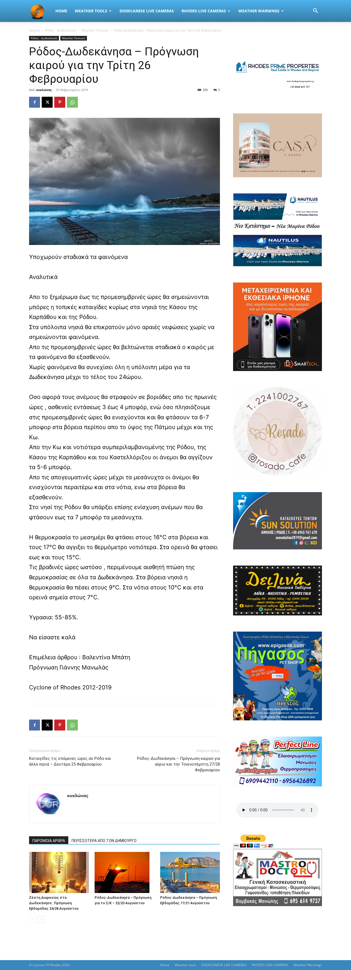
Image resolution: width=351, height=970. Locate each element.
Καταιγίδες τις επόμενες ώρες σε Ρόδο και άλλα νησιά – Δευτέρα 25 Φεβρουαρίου (70, 761)
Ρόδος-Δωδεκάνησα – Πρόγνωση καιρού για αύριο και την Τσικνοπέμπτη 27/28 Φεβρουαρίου (178, 764)
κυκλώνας (44, 90)
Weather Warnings (258, 10)
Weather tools (91, 10)
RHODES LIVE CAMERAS (204, 10)
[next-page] (41, 919)
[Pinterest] (59, 102)
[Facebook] (34, 102)
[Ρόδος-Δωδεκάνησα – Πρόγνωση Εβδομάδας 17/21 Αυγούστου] (190, 872)
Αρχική (34, 30)
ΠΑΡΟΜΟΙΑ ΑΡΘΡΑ (48, 840)
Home (61, 10)
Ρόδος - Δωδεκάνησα (60, 30)
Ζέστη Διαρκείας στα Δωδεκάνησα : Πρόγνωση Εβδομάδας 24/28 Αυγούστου (53, 903)
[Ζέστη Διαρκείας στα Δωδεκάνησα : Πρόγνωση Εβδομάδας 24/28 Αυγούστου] (59, 872)
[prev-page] (32, 919)
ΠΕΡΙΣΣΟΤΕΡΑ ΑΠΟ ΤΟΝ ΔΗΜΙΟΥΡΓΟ (104, 840)
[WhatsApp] (72, 102)
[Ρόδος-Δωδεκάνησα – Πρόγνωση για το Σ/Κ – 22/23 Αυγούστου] (124, 872)
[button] (315, 11)
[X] (47, 102)
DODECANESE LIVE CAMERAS (147, 10)
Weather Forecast (95, 30)
